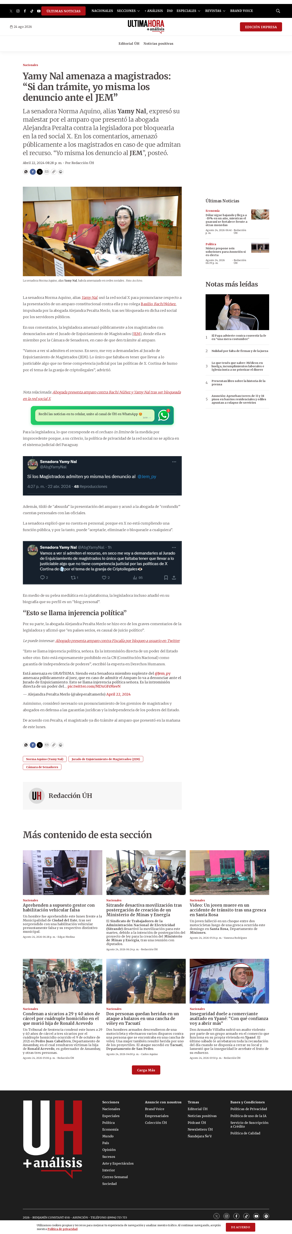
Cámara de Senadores (42, 767)
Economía (212, 211)
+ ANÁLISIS (154, 11)
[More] (138, 11)
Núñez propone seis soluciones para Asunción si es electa (226, 252)
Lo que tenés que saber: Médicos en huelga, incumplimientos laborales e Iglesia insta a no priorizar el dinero (238, 366)
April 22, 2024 (118, 694)
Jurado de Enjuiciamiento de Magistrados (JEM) (106, 759)
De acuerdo (240, 1227)
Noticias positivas (158, 44)
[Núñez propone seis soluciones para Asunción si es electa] (260, 248)
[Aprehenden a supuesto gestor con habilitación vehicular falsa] (62, 872)
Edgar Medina (66, 936)
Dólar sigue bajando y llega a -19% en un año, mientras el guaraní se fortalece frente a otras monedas (226, 220)
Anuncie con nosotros (163, 1102)
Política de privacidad (62, 1229)
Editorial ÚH (129, 44)
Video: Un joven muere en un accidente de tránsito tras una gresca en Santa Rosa (228, 910)
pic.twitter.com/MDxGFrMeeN (94, 686)
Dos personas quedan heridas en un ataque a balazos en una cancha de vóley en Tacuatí (142, 1018)
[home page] (146, 27)
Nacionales (30, 65)
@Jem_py (162, 673)
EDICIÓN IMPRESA (261, 27)
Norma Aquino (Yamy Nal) (44, 759)
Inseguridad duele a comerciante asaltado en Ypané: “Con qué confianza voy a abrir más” (229, 1018)
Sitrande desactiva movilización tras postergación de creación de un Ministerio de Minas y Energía (144, 910)
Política (211, 244)
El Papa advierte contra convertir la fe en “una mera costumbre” (239, 337)
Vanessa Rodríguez (235, 937)
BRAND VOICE (241, 11)
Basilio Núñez (158, 304)
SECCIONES (126, 11)
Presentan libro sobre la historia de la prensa (238, 382)
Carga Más (146, 1070)
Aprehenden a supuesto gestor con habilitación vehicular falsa (59, 907)
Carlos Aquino (149, 1054)
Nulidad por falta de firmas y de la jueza (240, 351)
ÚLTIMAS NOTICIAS (63, 11)
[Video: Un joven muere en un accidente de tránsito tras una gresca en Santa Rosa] (229, 872)
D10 (170, 11)
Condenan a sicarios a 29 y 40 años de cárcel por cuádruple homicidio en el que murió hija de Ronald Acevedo (61, 1018)
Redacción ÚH (70, 796)
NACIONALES (102, 11)
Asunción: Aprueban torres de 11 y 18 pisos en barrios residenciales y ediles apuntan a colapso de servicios (239, 399)
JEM (136, 333)
